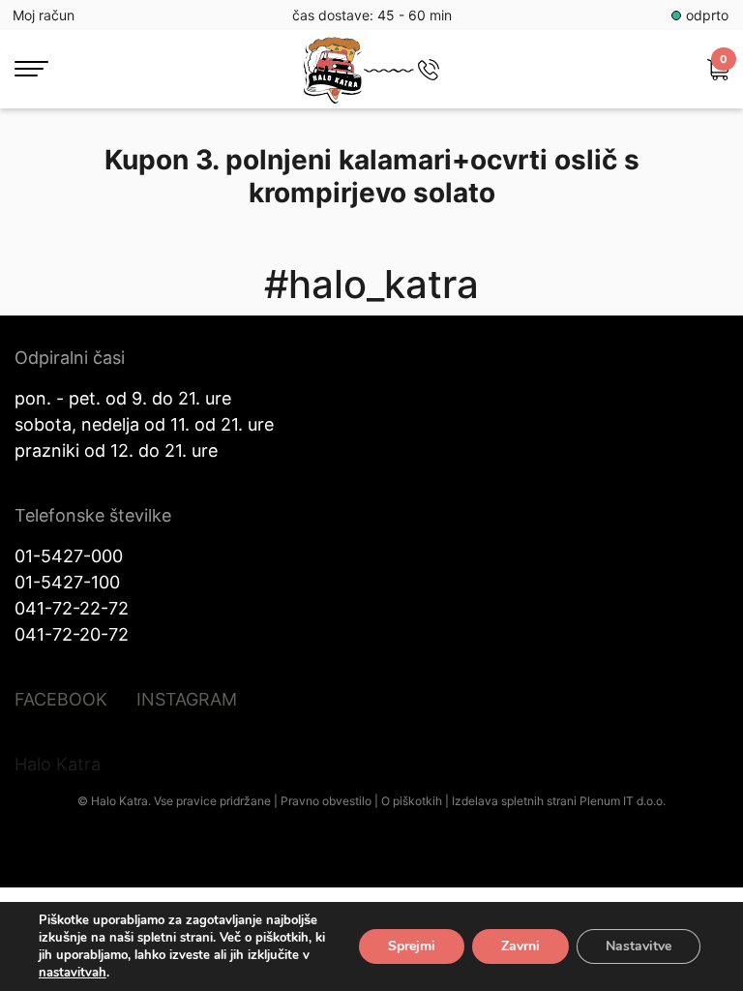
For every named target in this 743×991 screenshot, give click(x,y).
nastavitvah (72, 972)
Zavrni (520, 946)
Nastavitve (638, 946)
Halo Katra (58, 764)
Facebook (61, 699)
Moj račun (43, 15)
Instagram (186, 699)
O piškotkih (411, 801)
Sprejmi (411, 946)
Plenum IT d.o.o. (623, 801)
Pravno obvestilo (326, 801)
